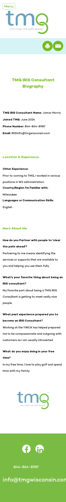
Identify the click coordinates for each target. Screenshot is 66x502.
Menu (9, 6)
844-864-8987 (26, 467)
